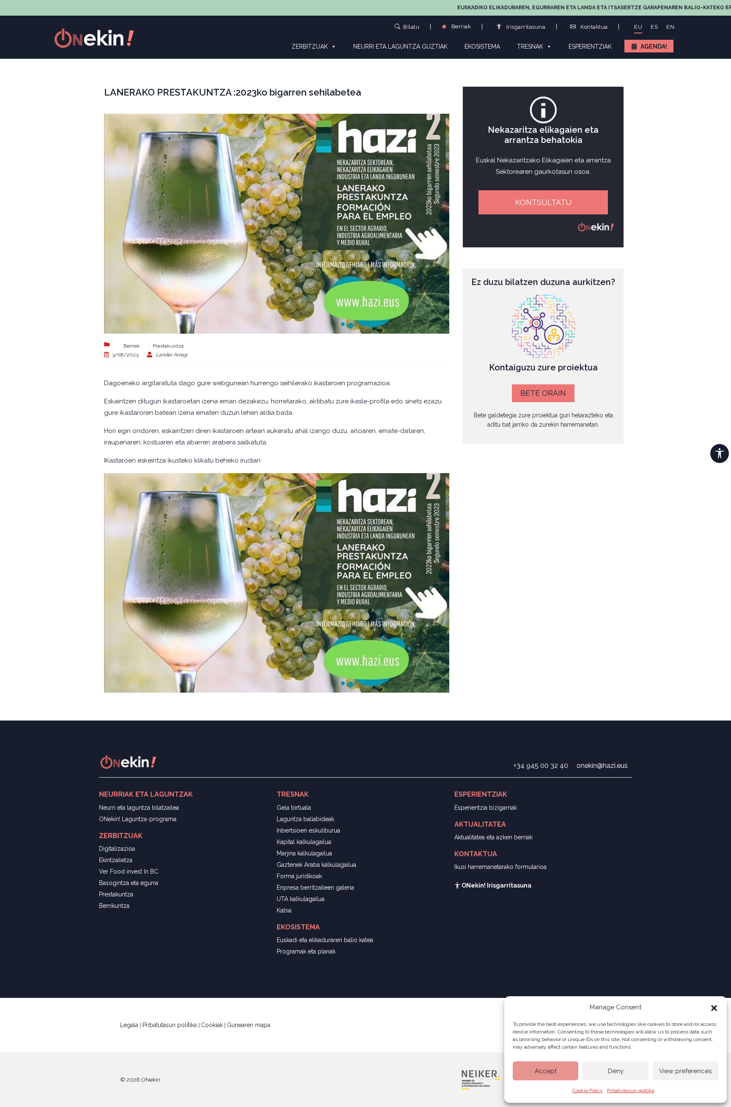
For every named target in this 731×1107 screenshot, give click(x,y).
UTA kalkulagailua (300, 899)
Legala (130, 1025)
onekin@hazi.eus (602, 766)
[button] (714, 1007)
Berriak (460, 26)
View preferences (685, 1071)
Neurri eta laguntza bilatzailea (139, 807)
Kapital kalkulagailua (304, 841)
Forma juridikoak (299, 876)
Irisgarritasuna (525, 27)
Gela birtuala (294, 807)
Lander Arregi (171, 355)
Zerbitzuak (309, 46)
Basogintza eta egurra (128, 883)
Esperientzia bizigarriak (485, 807)
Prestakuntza (168, 346)
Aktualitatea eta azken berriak (493, 837)
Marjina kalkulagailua (304, 853)
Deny (616, 1071)
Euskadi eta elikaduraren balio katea (325, 940)
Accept (546, 1071)
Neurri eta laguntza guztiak (400, 46)
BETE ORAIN (543, 393)
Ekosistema (482, 46)
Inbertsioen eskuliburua (308, 830)
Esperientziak (590, 46)
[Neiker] (480, 1079)
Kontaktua (593, 27)
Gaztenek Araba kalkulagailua (316, 864)
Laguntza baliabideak (305, 819)
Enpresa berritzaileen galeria (315, 887)
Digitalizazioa (117, 848)
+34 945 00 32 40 (541, 766)
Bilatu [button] (411, 26)
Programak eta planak (306, 951)
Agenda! (653, 46)
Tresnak (530, 46)
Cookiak (212, 1025)
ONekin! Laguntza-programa (137, 819)
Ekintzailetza (115, 860)
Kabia (284, 910)
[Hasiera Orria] (99, 37)
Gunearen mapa (248, 1025)
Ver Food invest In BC (128, 871)
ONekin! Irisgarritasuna (495, 885)
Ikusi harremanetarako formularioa (500, 866)
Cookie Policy (587, 1090)
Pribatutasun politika (630, 1090)
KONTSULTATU (543, 202)
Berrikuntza (114, 905)
